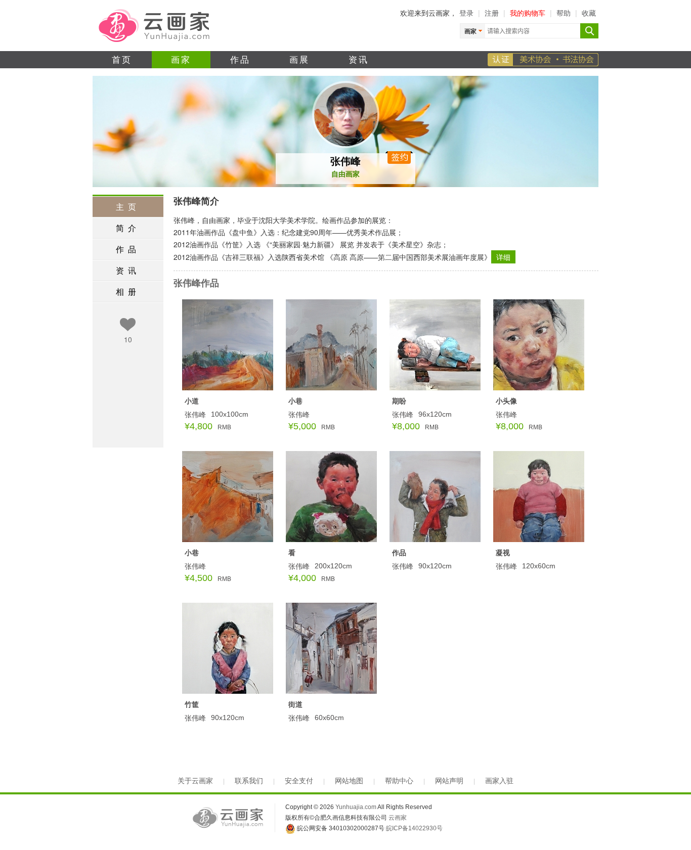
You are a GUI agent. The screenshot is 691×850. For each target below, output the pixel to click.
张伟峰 (345, 160)
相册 (128, 291)
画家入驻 (499, 781)
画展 (299, 59)
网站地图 (349, 781)
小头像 (506, 400)
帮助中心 (399, 781)
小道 (192, 400)
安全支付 (299, 781)
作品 (240, 59)
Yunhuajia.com (355, 807)
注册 (492, 13)
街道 (295, 704)
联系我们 (249, 781)
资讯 (359, 59)
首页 (122, 59)
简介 (128, 228)
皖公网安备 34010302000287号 (339, 828)
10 (128, 339)
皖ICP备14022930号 (414, 828)
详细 (503, 257)
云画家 (397, 817)
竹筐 (192, 704)
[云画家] (155, 24)
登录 (466, 13)
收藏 (589, 13)
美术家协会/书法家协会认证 (543, 59)
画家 (181, 59)
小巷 (295, 400)
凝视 (503, 552)
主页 (128, 206)
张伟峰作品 (196, 282)
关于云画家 (195, 781)
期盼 (399, 400)
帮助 (563, 13)
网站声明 (449, 781)
